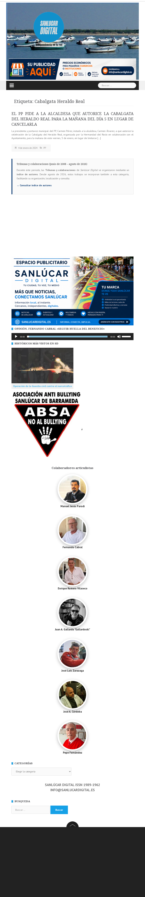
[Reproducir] (16, 336)
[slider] (127, 336)
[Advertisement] (72, 230)
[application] (72, 336)
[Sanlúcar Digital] (48, 27)
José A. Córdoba (72, 711)
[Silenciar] (119, 336)
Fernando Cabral (73, 547)
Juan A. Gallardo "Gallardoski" (72, 629)
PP (45, 147)
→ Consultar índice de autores (34, 185)
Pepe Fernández (72, 752)
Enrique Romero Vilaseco (72, 588)
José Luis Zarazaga (72, 670)
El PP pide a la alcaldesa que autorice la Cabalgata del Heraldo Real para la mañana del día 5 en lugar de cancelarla (72, 119)
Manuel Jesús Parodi (72, 506)
